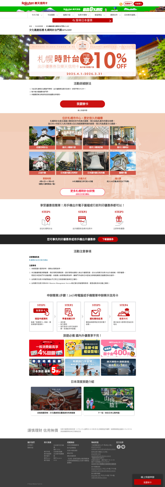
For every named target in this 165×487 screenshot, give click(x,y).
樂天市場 (47, 451)
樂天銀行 (47, 456)
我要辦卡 (128, 4)
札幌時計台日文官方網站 (38, 260)
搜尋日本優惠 (83, 20)
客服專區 (98, 15)
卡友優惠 (51, 15)
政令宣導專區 (71, 448)
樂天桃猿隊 (47, 454)
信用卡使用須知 (72, 450)
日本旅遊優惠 (39, 26)
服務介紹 (66, 15)
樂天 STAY (57, 449)
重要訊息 (30, 447)
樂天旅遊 (47, 460)
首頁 (30, 26)
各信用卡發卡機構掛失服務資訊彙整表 (103, 464)
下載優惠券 (107, 239)
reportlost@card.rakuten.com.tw (101, 456)
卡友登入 (138, 4)
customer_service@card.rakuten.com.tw (103, 449)
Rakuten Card (34, 3)
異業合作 (114, 15)
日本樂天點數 (58, 451)
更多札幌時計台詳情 (82, 192)
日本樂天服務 (129, 15)
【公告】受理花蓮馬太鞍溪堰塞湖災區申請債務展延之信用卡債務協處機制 (78, 460)
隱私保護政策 (71, 456)
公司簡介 (30, 445)
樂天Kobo (47, 458)
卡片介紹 (35, 15)
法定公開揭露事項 (73, 445)
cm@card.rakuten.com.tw (99, 477)
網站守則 (70, 453)
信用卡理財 (82, 15)
